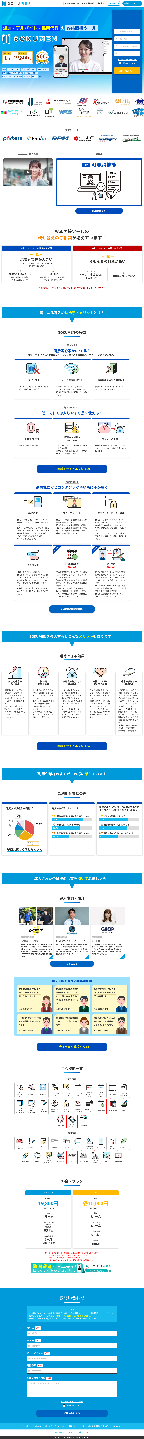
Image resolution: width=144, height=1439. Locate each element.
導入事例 (100, 3)
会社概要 (58, 1432)
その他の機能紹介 (72, 609)
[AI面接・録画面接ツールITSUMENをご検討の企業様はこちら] (72, 1268)
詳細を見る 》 (99, 210)
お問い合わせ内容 (39, 1378)
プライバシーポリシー (77, 1432)
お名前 (33, 1340)
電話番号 (34, 1365)
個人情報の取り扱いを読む (127, 60)
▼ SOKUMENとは (72, 3)
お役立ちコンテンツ (132, 3)
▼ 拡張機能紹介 (88, 3)
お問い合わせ (113, 3)
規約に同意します (129, 63)
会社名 (33, 1328)
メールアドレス (38, 1353)
